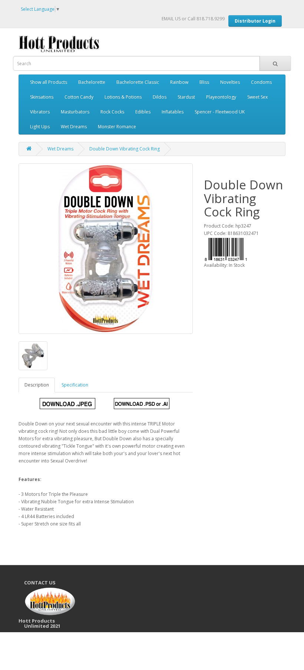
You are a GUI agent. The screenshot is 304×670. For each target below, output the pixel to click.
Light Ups (40, 126)
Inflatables (173, 112)
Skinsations (41, 97)
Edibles (143, 112)
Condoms (261, 82)
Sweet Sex (257, 97)
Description (36, 385)
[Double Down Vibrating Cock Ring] (106, 248)
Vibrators (40, 112)
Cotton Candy (79, 97)
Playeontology (221, 97)
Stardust (186, 97)
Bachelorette (91, 82)
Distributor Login (255, 21)
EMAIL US (171, 19)
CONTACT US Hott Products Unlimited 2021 (42, 604)
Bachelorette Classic (137, 82)
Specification (75, 385)
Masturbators (75, 112)
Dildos (159, 97)
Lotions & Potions (123, 97)
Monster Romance (117, 126)
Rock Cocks (112, 112)
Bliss (204, 82)
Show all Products (48, 82)
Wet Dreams (74, 126)
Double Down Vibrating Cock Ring (124, 149)
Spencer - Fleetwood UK (220, 112)
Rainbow (179, 82)
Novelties (230, 82)
